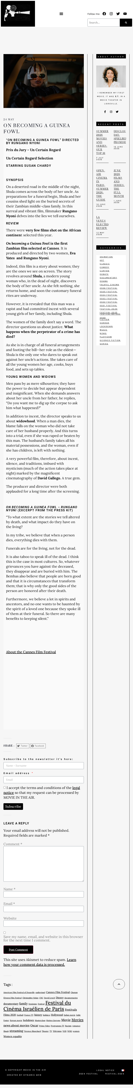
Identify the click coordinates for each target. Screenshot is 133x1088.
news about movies (16, 1025)
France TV (28, 1015)
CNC (41, 998)
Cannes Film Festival (58, 992)
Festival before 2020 (110, 316)
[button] (61, 14)
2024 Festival (108, 295)
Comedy (104, 267)
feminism (33, 1004)
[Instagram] (111, 13)
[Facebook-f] (105, 111)
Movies (77, 1019)
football (20, 1015)
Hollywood (57, 1014)
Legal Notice (105, 1070)
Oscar (34, 1025)
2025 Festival (108, 292)
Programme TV (57, 1026)
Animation (106, 257)
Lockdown (106, 326)
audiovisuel (40, 992)
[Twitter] (118, 13)
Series (104, 344)
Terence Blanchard (32, 1031)
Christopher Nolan (30, 998)
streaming (16, 1031)
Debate (104, 274)
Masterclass (40, 1020)
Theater (45, 1031)
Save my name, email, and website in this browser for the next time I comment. (43, 938)
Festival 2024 (114, 1074)
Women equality (12, 1036)
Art (102, 260)
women (76, 1031)
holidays (46, 1015)
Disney (60, 997)
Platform (106, 337)
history (38, 1014)
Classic (105, 264)
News (103, 333)
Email (9, 903)
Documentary (108, 278)
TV (51, 1031)
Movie (66, 1020)
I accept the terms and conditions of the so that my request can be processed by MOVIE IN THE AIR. (41, 792)
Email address (17, 773)
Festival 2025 (108, 312)
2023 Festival (109, 298)
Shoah (6, 1031)
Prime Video (44, 1026)
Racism (68, 1026)
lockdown (28, 1020)
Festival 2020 (109, 309)
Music (103, 330)
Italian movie (69, 1015)
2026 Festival (108, 288)
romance (76, 1026)
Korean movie (16, 1020)
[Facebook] (104, 13)
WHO (69, 1031)
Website (10, 918)
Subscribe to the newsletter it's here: (38, 759)
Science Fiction (110, 340)
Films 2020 (9, 1014)
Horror (104, 323)
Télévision (57, 1031)
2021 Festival (108, 305)
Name (9, 889)
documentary (10, 1003)
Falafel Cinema (109, 285)
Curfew (104, 271)
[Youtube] (125, 13)
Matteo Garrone (53, 1020)
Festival (41, 1004)
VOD (64, 1031)
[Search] (126, 23)
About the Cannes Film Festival (31, 652)
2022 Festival (108, 302)
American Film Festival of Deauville (19, 992)
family (23, 1003)
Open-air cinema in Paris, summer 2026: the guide (102, 185)
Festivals (71, 1010)
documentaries (71, 998)
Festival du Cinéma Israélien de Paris (37, 1005)
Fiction (104, 319)
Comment (12, 844)
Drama (104, 281)
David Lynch (49, 998)
